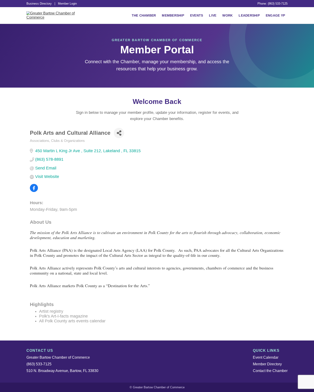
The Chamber (144, 15)
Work (227, 15)
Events (196, 15)
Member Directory (267, 364)
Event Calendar (265, 357)
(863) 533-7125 (38, 364)
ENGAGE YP (275, 15)
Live (212, 15)
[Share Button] (119, 133)
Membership (173, 15)
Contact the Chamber (270, 371)
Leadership (249, 15)
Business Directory (39, 3)
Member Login (67, 3)
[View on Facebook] (34, 190)
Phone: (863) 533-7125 (272, 3)
